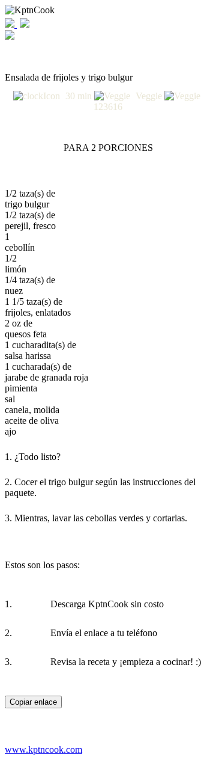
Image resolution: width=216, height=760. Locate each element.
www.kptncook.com (43, 749)
